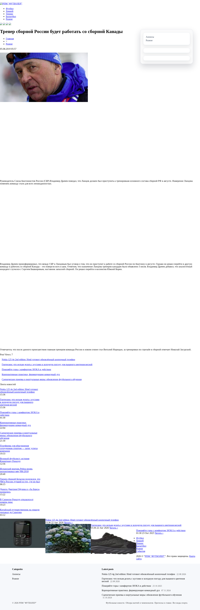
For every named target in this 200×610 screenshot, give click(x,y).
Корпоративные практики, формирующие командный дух (31, 374)
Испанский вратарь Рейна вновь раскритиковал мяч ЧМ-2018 (16, 470)
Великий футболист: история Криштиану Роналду (14, 459)
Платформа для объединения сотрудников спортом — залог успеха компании (19, 448)
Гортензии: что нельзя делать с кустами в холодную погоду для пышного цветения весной (47, 364)
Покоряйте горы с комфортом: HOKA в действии (26, 369)
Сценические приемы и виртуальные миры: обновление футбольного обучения (42, 379)
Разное (9, 19)
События (140, 551)
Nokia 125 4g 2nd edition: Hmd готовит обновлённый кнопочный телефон (38, 359)
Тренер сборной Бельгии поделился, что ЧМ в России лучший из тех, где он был (20, 480)
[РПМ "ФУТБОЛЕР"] (11, 3)
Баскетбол (11, 16)
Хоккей (9, 11)
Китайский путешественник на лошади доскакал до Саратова (20, 511)
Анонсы (16, 574)
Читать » (68, 522)
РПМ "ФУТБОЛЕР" (155, 556)
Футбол (9, 8)
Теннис (9, 14)
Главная (10, 38)
